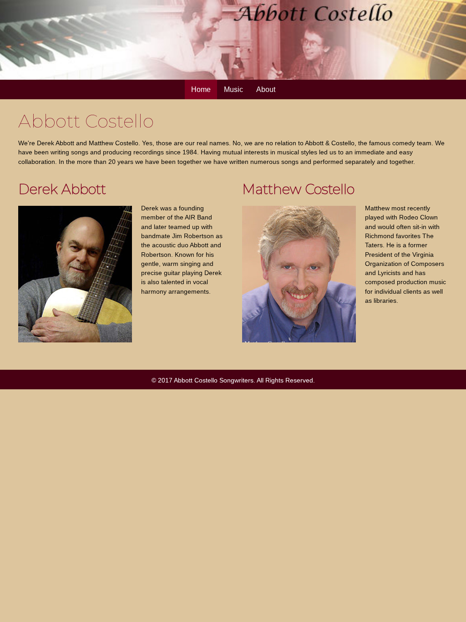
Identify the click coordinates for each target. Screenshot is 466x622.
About (265, 89)
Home (201, 89)
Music (233, 89)
